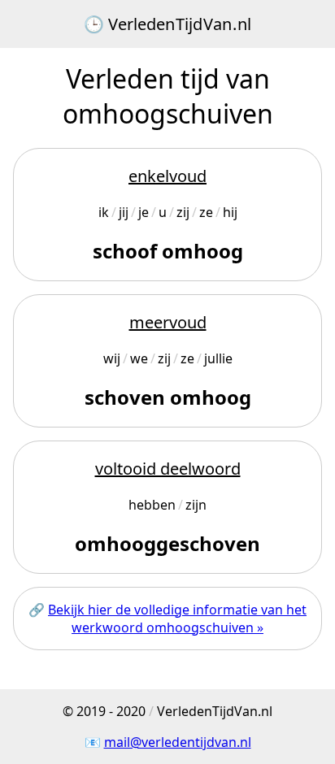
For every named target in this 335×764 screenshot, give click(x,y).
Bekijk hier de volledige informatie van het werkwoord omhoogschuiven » (177, 618)
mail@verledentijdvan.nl (177, 742)
